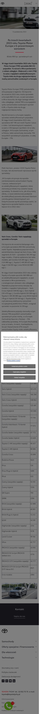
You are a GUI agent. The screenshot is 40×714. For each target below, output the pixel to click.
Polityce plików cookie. (13, 360)
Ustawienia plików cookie (19, 366)
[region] (19, 357)
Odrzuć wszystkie (19, 377)
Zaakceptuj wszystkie (19, 372)
